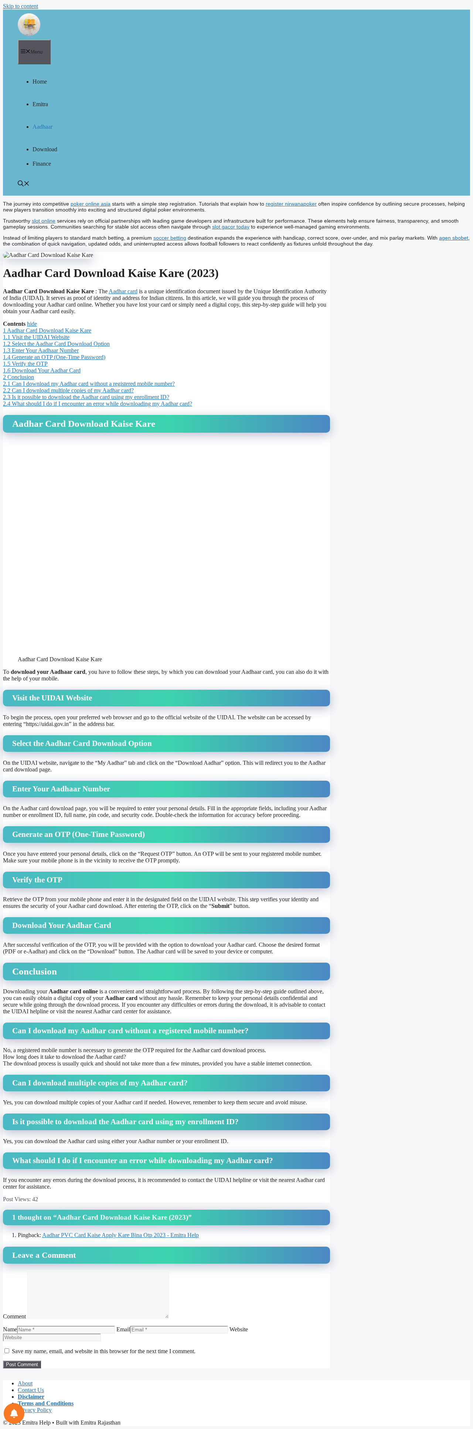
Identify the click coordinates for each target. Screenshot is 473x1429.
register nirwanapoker (291, 204)
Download (45, 149)
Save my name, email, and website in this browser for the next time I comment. (103, 1351)
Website (238, 1329)
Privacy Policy (35, 1410)
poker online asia (90, 204)
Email (123, 1329)
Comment (14, 1316)
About (25, 1383)
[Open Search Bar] (24, 184)
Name (10, 1329)
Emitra (40, 104)
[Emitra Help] (29, 25)
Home (40, 81)
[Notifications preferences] (14, 1413)
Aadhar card (123, 291)
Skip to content (20, 6)
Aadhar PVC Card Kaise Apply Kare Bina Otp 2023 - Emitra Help (120, 1235)
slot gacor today (230, 227)
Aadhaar (42, 127)
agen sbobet (453, 238)
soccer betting (169, 238)
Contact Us (31, 1390)
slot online (43, 221)
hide (32, 324)
